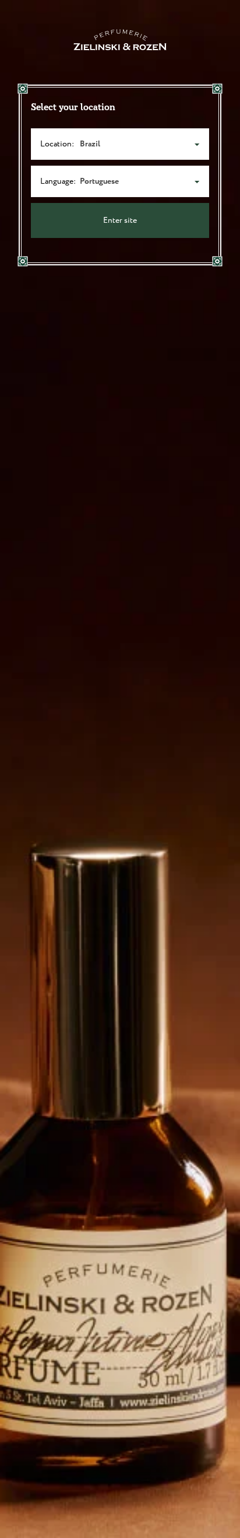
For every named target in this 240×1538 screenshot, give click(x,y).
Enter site (120, 220)
